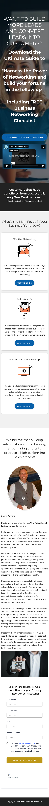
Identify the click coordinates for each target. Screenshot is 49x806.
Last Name (12, 710)
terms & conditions (27, 743)
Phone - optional (13, 733)
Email (9, 721)
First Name (12, 699)
